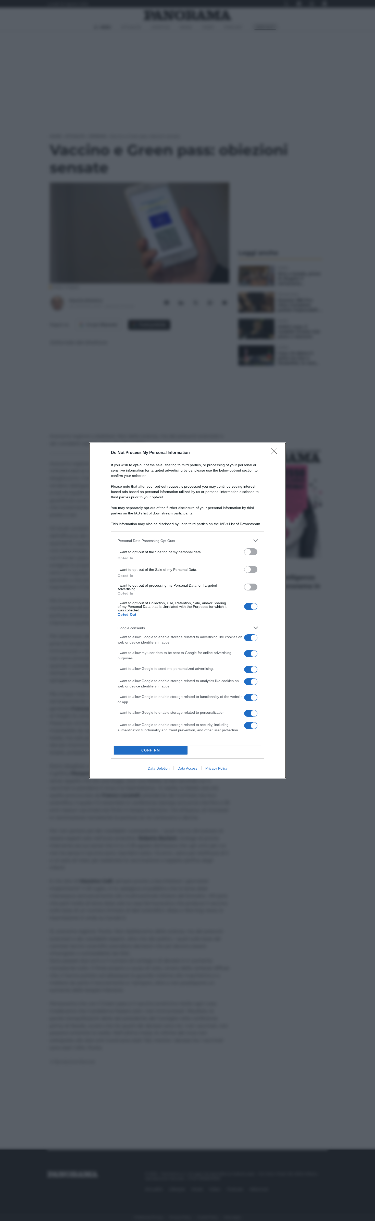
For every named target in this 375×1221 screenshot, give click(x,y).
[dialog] (187, 610)
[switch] (250, 551)
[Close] (276, 453)
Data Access (187, 768)
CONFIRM (150, 750)
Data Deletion (159, 768)
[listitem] (187, 540)
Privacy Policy (216, 768)
